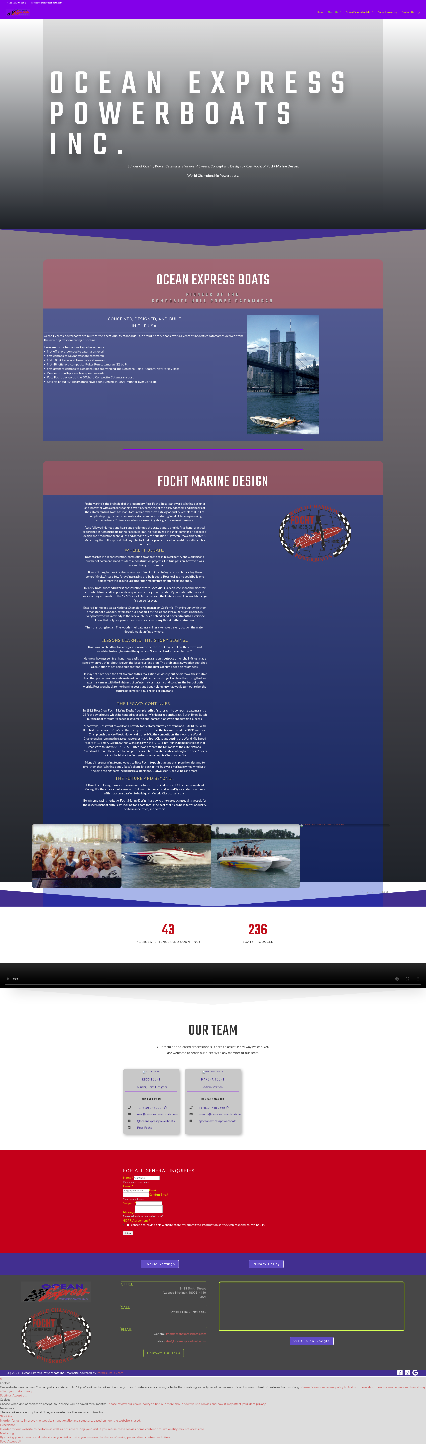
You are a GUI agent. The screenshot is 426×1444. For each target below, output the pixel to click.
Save (3, 1442)
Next (385, 892)
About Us (333, 12)
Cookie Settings (159, 1264)
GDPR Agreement (136, 1221)
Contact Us (408, 12)
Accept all (19, 1395)
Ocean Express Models (358, 12)
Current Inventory (387, 12)
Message (129, 1212)
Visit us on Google (311, 1341)
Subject (129, 1203)
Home (320, 12)
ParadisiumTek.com (110, 1373)
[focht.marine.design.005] (76, 887)
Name (128, 1178)
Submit (127, 1233)
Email (128, 1186)
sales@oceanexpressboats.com (185, 1341)
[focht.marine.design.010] (322, 824)
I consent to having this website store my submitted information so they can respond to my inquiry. (197, 1225)
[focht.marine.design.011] (166, 887)
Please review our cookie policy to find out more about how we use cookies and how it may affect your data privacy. (187, 1404)
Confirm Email (158, 1195)
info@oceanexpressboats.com (186, 1334)
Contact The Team (163, 1353)
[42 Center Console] (255, 887)
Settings (6, 1395)
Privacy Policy (266, 1264)
